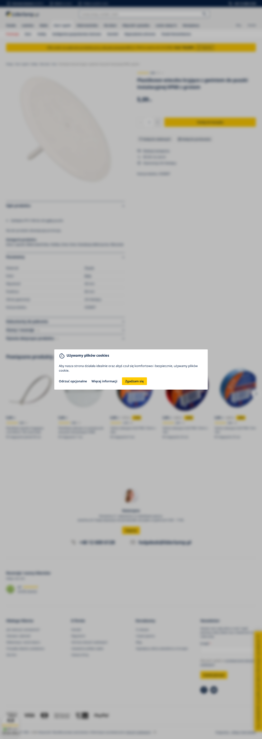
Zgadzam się (134, 381)
